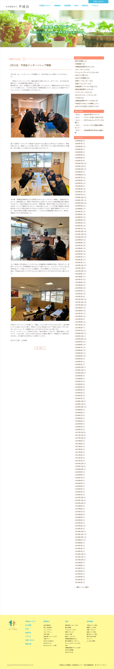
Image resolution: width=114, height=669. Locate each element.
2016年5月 (78, 483)
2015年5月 (78, 517)
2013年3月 (78, 579)
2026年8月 (78, 141)
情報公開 (28, 644)
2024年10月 (79, 203)
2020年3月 (78, 359)
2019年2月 (78, 395)
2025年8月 (78, 175)
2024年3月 (78, 223)
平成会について (45, 5)
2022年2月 (78, 293)
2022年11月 (79, 268)
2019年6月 (78, 384)
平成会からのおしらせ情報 (84, 103)
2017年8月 (78, 444)
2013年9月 (78, 562)
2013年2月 (78, 582)
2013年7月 (78, 568)
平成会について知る (92, 625)
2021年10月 (79, 305)
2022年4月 (78, 288)
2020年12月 (79, 333)
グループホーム (80, 69)
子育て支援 (46, 634)
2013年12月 (79, 554)
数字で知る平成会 (91, 636)
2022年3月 (78, 291)
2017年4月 (78, 452)
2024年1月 (78, 228)
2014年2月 (78, 548)
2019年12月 (79, 367)
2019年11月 (79, 370)
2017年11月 (79, 435)
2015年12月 (79, 497)
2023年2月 (78, 259)
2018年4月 (78, 424)
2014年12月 (79, 531)
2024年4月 (78, 220)
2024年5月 (78, 217)
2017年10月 (79, 438)
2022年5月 (78, 285)
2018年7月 (78, 415)
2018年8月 (78, 412)
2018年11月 (79, 404)
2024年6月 (78, 214)
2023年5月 (78, 251)
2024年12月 (79, 197)
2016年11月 (79, 466)
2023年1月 (78, 262)
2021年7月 (78, 313)
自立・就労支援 (47, 627)
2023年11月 (79, 234)
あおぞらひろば (69, 652)
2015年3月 (78, 523)
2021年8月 (78, 310)
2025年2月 (78, 192)
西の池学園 (79, 61)
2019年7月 (78, 381)
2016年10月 (79, 469)
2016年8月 (78, 475)
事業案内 (57, 5)
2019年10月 (79, 373)
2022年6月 (78, 282)
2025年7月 (78, 177)
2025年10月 (79, 169)
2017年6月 (78, 446)
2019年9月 (78, 376)
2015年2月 (78, 526)
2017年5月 (78, 449)
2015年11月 (79, 500)
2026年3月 (78, 155)
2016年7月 (78, 477)
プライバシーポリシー (101, 665)
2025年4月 (78, 186)
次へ (42, 348)
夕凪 (66, 645)
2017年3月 (78, 455)
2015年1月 (78, 528)
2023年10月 (79, 237)
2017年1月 (78, 460)
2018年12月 (79, 401)
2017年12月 (79, 432)
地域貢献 (78, 64)
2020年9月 (78, 342)
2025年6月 (78, 180)
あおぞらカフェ (47, 643)
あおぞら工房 (79, 75)
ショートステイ (47, 630)
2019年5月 (78, 387)
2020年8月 (78, 344)
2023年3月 (78, 257)
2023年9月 (78, 240)
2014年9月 (78, 540)
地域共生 (85, 5)
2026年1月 (78, 160)
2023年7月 (78, 245)
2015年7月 (78, 511)
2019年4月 (78, 390)
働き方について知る (92, 634)
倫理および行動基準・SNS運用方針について (71, 665)
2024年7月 (78, 211)
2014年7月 (78, 545)
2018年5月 (78, 421)
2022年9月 (78, 274)
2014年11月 (79, 534)
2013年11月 (79, 557)
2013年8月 (78, 565)
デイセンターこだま (82, 92)
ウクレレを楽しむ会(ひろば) (93, 117)
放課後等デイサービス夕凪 (84, 86)
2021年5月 (78, 319)
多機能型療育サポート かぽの (73, 648)
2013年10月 (79, 560)
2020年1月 (78, 364)
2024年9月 (78, 206)
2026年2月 (78, 158)
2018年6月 (78, 418)
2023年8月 (78, 242)
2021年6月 (78, 316)
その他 (77, 98)
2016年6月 (78, 480)
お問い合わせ (98, 1)
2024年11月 (79, 200)
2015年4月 (78, 520)
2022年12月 (79, 265)
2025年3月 (78, 189)
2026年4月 (78, 152)
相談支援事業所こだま (82, 89)
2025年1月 (78, 194)
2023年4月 (78, 254)
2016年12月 (79, 463)
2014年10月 (79, 537)
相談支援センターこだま (71, 625)
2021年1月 (78, 330)
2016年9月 (78, 472)
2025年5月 (78, 183)
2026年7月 (78, 143)
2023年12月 (79, 231)
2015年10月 (79, 503)
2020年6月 (78, 350)
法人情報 (28, 625)
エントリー (90, 639)
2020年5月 (78, 353)
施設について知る (91, 632)
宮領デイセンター (81, 84)
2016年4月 (78, 486)
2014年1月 (78, 551)
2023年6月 (78, 248)
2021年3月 (78, 325)
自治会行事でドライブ (91, 114)
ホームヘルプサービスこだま (85, 72)
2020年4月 (78, 356)
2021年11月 (79, 302)
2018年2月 (78, 427)
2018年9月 (78, 410)
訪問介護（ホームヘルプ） (50, 636)
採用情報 (67, 5)
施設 (66, 621)
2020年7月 (78, 347)
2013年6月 (78, 571)
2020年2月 (78, 361)
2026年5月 (78, 149)
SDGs (76, 5)
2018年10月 (79, 407)
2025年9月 (78, 172)
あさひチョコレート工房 (49, 645)
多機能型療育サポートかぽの (85, 101)
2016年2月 (78, 492)
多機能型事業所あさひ (82, 67)
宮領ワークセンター (82, 81)
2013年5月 (78, 574)
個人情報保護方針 (89, 665)
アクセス (95, 5)
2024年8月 (78, 209)
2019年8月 (78, 378)
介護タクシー (46, 639)
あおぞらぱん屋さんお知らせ (85, 106)
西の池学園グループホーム (72, 641)
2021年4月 (78, 322)
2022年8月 (78, 276)
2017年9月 (78, 441)
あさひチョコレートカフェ (84, 95)
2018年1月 (78, 429)
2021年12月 (79, 299)
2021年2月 (78, 327)
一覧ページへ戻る (82, 587)
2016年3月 (78, 489)
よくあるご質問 (91, 641)
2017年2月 (78, 458)
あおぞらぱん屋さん (48, 641)
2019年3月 (78, 393)
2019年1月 (78, 398)
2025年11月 (79, 166)
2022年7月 (78, 279)
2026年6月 (78, 146)
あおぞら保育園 (80, 78)
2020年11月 (79, 336)
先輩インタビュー (91, 630)
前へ (38, 348)
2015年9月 (78, 506)
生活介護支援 (46, 625)
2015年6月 (78, 514)
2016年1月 (78, 494)
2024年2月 (78, 225)
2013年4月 (78, 577)
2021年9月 (78, 308)
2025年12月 (79, 163)
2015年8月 (78, 509)
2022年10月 (79, 271)
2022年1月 (78, 296)
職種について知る (91, 627)
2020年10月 (79, 339)
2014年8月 (78, 543)
